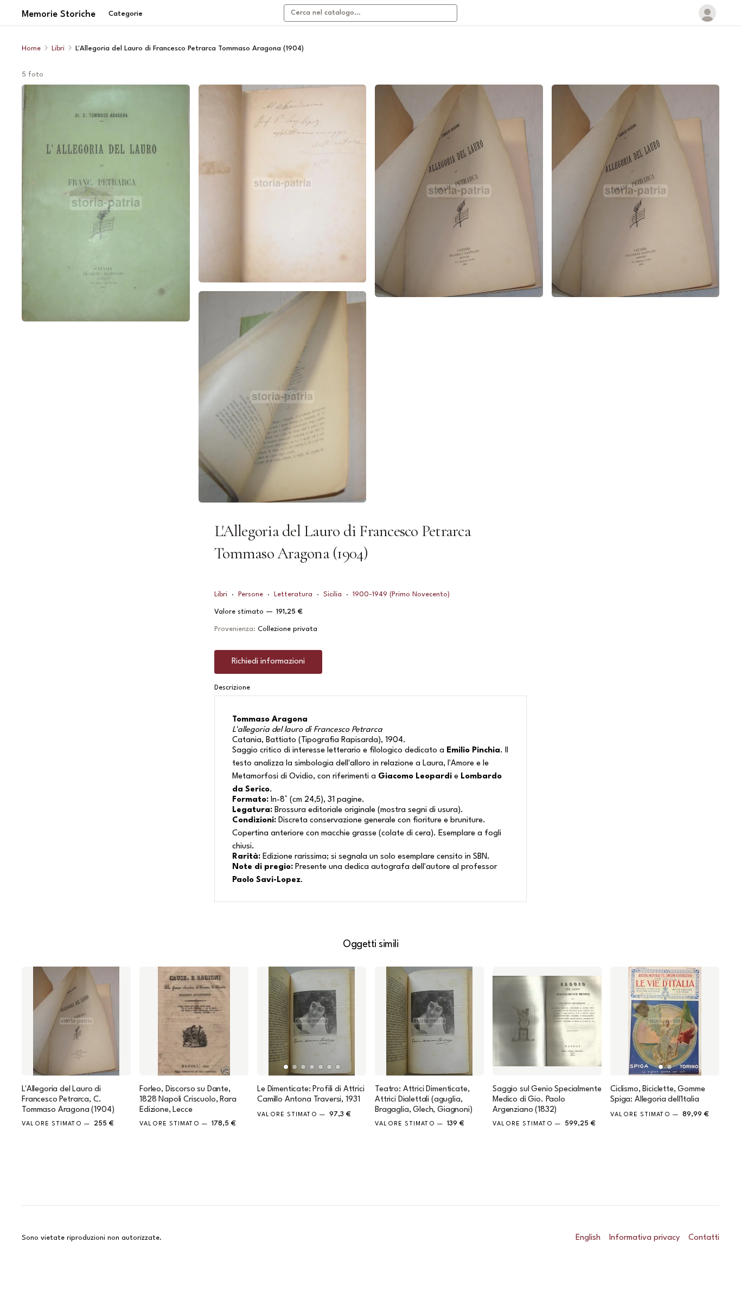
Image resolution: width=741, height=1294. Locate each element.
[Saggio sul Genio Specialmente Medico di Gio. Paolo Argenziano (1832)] (547, 1021)
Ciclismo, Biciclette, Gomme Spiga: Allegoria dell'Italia (657, 1094)
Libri (58, 48)
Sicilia (332, 594)
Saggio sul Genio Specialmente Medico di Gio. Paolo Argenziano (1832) (547, 1099)
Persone (250, 594)
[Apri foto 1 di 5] (106, 203)
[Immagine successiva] (353, 1020)
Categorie (125, 13)
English (588, 1238)
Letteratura (293, 594)
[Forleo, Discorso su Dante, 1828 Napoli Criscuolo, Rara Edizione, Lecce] (193, 1021)
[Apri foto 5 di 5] (636, 191)
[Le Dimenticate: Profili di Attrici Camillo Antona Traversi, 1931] (311, 1021)
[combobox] (370, 13)
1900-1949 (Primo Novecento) (401, 594)
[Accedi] (707, 13)
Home (31, 48)
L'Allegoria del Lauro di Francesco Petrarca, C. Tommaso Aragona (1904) (68, 1099)
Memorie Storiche (58, 14)
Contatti (703, 1238)
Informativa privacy (644, 1238)
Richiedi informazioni (268, 662)
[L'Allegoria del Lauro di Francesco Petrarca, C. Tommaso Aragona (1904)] (76, 1021)
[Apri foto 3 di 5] (283, 396)
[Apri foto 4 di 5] (459, 191)
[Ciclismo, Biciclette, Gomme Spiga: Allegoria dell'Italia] (664, 1021)
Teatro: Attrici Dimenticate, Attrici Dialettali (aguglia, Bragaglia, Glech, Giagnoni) (423, 1099)
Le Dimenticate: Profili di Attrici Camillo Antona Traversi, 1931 (311, 1094)
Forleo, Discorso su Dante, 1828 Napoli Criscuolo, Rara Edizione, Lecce (188, 1099)
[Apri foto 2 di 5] (283, 183)
